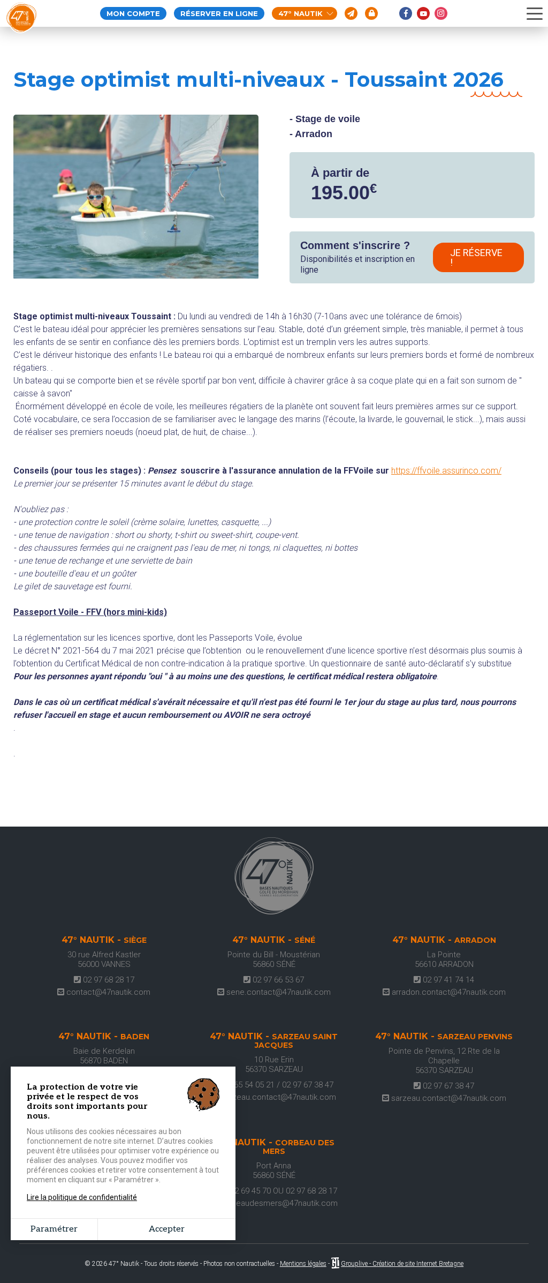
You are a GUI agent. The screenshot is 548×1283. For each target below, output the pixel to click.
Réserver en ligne (219, 13)
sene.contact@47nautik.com (277, 992)
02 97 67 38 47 (447, 1086)
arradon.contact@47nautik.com (448, 992)
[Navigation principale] (535, 14)
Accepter (167, 1229)
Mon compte (133, 13)
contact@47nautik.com (107, 992)
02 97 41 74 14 (447, 980)
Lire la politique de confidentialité (82, 1197)
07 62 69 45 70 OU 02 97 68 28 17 (277, 1191)
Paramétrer (54, 1229)
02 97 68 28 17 (107, 980)
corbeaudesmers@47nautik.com (277, 1203)
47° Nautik (300, 13)
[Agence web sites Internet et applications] (335, 1263)
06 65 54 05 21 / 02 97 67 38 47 (277, 1085)
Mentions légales (303, 1263)
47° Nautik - (104, 940)
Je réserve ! (476, 257)
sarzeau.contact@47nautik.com (277, 1097)
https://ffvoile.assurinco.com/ (446, 471)
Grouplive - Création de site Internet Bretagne (402, 1263)
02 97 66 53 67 (277, 980)
